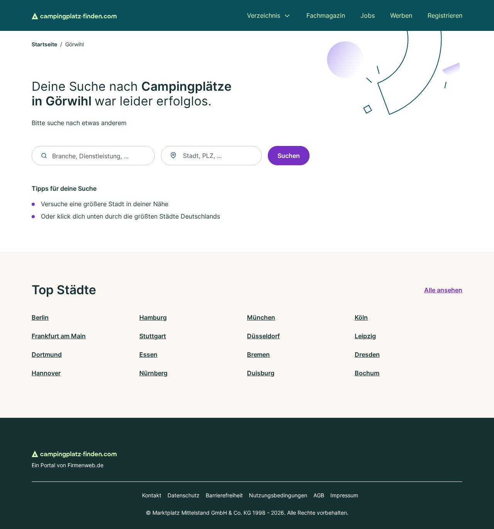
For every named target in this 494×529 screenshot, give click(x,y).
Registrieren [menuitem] (445, 15)
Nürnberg (153, 373)
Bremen (258, 354)
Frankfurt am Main (59, 336)
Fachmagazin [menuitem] (325, 15)
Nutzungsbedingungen (278, 495)
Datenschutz (183, 495)
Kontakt (151, 495)
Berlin (40, 317)
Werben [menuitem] (401, 15)
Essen (148, 354)
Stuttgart (152, 336)
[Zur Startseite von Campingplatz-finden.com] (74, 15)
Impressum (344, 495)
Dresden (367, 354)
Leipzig (365, 336)
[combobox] (211, 155)
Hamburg (153, 317)
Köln (361, 317)
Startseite (44, 44)
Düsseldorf (263, 336)
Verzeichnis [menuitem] (263, 15)
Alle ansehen (443, 290)
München (261, 317)
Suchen (288, 155)
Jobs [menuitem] (367, 15)
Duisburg (260, 373)
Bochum (367, 373)
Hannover (46, 373)
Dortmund (47, 354)
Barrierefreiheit (224, 495)
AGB (318, 495)
